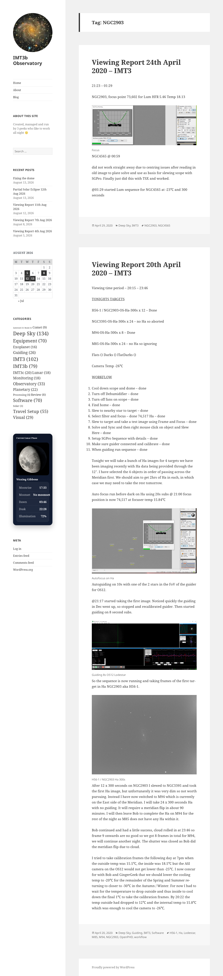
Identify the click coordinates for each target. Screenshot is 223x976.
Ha (180, 933)
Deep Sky (31, 333)
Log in (17, 549)
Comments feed (23, 563)
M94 (102, 937)
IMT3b (25, 366)
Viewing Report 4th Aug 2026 (32, 231)
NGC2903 (150, 225)
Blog (16, 97)
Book (28, 328)
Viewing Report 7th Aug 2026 (32, 220)
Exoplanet (25, 346)
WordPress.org (23, 570)
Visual (23, 417)
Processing (21, 394)
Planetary (25, 389)
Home (17, 83)
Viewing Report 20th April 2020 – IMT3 (136, 268)
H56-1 (173, 933)
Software (27, 400)
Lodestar (189, 933)
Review (38, 395)
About (17, 90)
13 (32, 278)
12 (27, 278)
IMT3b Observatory (27, 60)
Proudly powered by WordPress (113, 967)
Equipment (30, 341)
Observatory (29, 384)
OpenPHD (126, 937)
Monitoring (26, 378)
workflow (140, 937)
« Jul (21, 301)
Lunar (41, 372)
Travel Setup (30, 411)
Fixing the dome (23, 178)
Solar (18, 406)
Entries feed (21, 556)
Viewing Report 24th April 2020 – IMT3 (136, 66)
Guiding (24, 352)
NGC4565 (164, 225)
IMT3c (22, 372)
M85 (95, 937)
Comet (40, 327)
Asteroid (18, 328)
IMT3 (25, 359)
